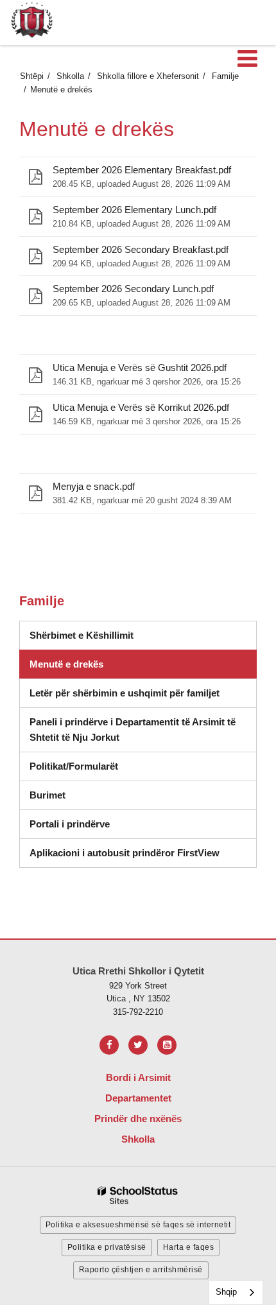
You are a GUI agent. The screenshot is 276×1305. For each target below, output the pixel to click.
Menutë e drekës (66, 664)
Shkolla (70, 76)
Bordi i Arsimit (138, 1077)
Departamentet (138, 1098)
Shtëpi (32, 76)
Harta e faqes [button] (188, 1247)
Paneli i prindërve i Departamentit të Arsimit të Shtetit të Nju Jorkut (133, 734)
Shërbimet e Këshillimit (96, 639)
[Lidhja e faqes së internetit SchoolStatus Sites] (138, 1195)
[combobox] (236, 1292)
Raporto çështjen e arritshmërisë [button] (141, 1269)
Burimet (47, 795)
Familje (225, 76)
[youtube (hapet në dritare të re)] (167, 1045)
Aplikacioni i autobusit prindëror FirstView (125, 852)
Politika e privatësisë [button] (106, 1247)
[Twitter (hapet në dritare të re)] (138, 1045)
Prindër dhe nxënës (138, 1118)
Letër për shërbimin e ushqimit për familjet (125, 692)
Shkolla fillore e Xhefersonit (148, 76)
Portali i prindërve (70, 823)
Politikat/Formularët (74, 766)
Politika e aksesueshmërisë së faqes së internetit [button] (138, 1224)
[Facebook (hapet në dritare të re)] (109, 1045)
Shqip (226, 1292)
